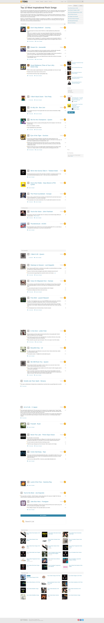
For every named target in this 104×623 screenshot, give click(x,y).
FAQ (38, 619)
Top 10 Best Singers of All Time (75, 575)
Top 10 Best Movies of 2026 (73, 8)
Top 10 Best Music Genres (53, 595)
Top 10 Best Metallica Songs (33, 595)
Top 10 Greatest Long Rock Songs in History (75, 559)
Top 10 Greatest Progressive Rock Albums (54, 566)
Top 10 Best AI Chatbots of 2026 (73, 10)
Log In (62, 1)
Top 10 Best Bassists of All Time (53, 589)
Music (27, 5)
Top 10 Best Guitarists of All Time (75, 582)
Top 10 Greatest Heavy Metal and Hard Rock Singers (54, 553)
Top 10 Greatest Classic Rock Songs (75, 540)
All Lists (37, 1)
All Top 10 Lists (22, 5)
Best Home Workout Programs (73, 18)
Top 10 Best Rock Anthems (54, 558)
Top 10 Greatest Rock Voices (75, 552)
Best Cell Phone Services (72, 14)
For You (50, 1)
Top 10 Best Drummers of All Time (74, 589)
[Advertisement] (43, 86)
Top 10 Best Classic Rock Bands (53, 546)
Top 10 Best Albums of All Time (33, 582)
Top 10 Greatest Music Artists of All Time (53, 583)
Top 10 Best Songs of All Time (53, 575)
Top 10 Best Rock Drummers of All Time (75, 533)
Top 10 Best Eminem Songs (74, 595)
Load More (43, 515)
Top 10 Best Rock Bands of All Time (33, 533)
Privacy (32, 619)
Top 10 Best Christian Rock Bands (54, 540)
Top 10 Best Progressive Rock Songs (33, 559)
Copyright (35, 619)
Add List (46, 1)
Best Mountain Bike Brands (73, 20)
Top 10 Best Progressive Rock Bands (75, 546)
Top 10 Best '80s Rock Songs (33, 565)
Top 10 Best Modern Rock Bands (32, 540)
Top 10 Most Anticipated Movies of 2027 (75, 12)
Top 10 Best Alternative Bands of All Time (54, 533)
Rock (30, 5)
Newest (41, 1)
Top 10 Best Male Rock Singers (33, 552)
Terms (30, 619)
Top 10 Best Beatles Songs (32, 588)
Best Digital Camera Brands (73, 16)
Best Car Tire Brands (72, 22)
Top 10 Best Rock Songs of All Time (33, 546)
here (72, 156)
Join (65, 1)
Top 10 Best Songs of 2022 (32, 577)
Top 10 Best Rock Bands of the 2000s (75, 566)
